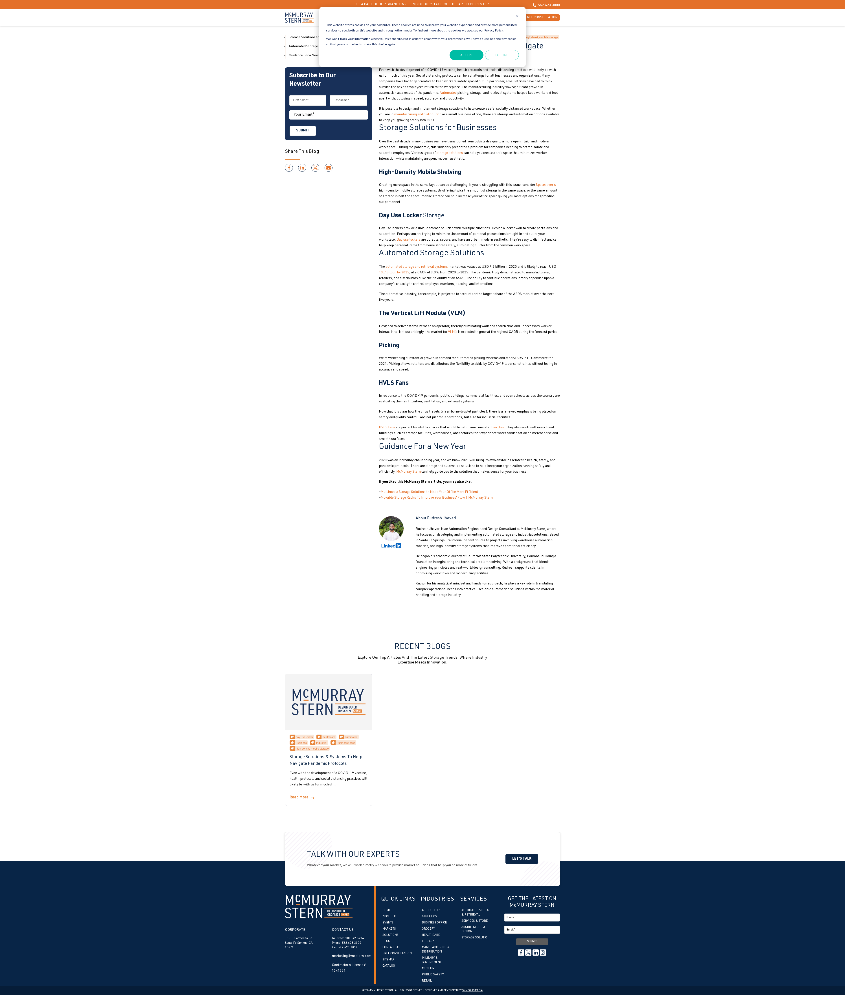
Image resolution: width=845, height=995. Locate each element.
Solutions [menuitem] (390, 935)
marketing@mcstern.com (351, 956)
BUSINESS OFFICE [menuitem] (434, 922)
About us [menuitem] (389, 916)
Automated (448, 93)
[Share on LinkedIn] (302, 168)
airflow (498, 427)
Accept (466, 55)
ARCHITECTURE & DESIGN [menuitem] (473, 929)
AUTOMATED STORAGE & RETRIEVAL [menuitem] (476, 912)
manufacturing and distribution (417, 114)
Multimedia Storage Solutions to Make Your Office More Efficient (429, 492)
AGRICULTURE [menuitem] (431, 910)
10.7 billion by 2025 (394, 273)
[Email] (328, 168)
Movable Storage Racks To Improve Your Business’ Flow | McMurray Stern (437, 498)
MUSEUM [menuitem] (428, 968)
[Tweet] (315, 168)
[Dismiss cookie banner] (517, 16)
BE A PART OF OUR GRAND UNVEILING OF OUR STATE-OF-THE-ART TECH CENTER (422, 4)
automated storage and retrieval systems (417, 267)
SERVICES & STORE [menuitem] (474, 921)
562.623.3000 (548, 5)
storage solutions (450, 153)
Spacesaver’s (546, 185)
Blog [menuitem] (386, 941)
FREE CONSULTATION (541, 17)
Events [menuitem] (387, 922)
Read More (299, 798)
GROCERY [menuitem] (428, 929)
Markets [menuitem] (389, 929)
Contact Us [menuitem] (391, 947)
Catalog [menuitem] (388, 965)
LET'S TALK (521, 859)
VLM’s (452, 332)
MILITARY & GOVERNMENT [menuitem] (431, 960)
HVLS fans (387, 427)
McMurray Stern (408, 472)
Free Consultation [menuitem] (397, 953)
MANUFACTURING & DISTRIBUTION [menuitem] (436, 949)
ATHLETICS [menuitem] (429, 916)
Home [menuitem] (386, 910)
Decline (502, 55)
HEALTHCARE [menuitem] (431, 935)
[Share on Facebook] (289, 168)
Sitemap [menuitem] (388, 959)
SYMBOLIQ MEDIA (472, 990)
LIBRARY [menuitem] (428, 941)
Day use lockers (409, 240)
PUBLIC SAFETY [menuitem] (433, 974)
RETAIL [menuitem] (427, 980)
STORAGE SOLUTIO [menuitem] (474, 937)
